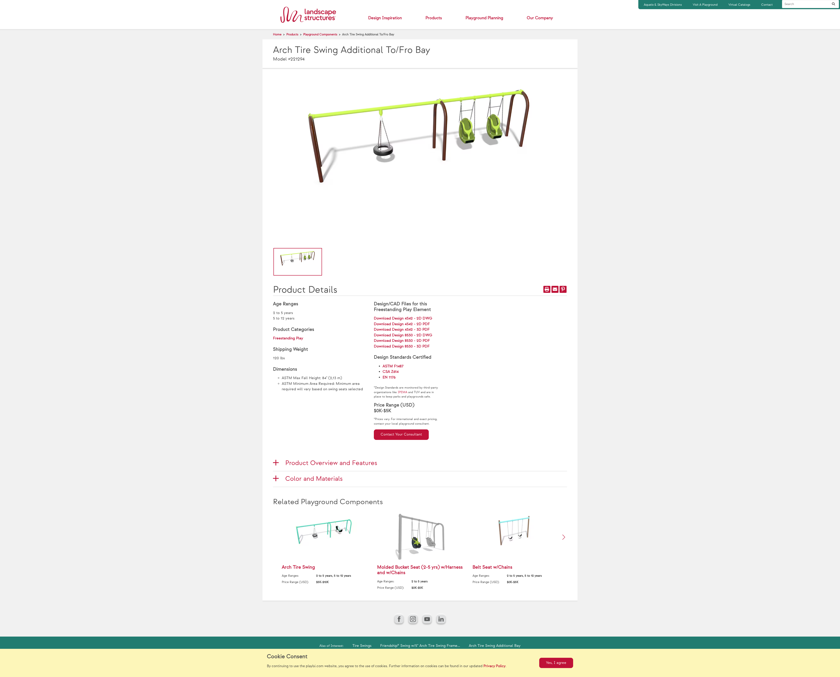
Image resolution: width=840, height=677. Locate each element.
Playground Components (320, 34)
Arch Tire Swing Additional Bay (495, 646)
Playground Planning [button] (484, 18)
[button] (563, 537)
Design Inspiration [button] (385, 18)
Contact (767, 5)
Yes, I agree (556, 663)
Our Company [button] (540, 18)
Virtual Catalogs (739, 5)
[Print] (546, 289)
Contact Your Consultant (401, 434)
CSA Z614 (391, 372)
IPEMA (402, 392)
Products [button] (433, 18)
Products (292, 34)
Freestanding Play (288, 338)
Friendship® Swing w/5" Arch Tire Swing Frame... (420, 646)
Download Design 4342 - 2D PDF (402, 324)
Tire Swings (361, 646)
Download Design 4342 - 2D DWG (403, 318)
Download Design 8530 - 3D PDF (402, 346)
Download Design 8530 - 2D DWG (403, 335)
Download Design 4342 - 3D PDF (402, 329)
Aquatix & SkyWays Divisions (663, 5)
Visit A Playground (705, 5)
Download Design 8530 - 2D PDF (402, 340)
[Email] (554, 289)
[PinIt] (563, 289)
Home (277, 34)
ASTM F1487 (393, 366)
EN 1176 (389, 377)
